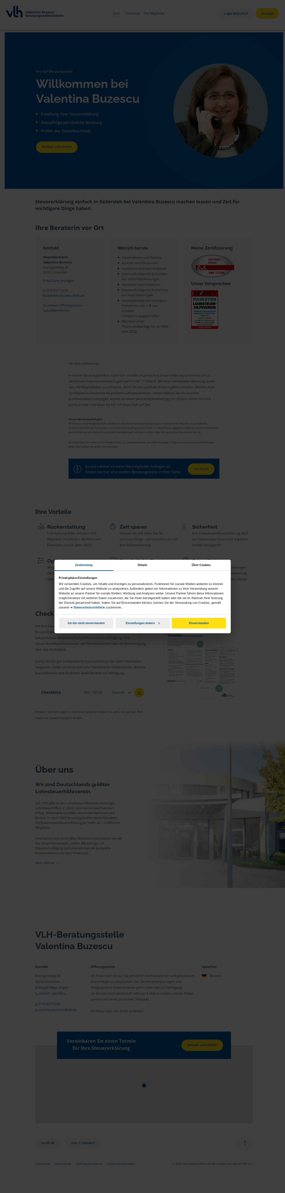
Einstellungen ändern (140, 623)
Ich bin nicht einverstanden (86, 623)
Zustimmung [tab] (83, 565)
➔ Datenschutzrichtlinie (87, 607)
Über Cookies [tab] (201, 565)
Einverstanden (199, 623)
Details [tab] (142, 565)
